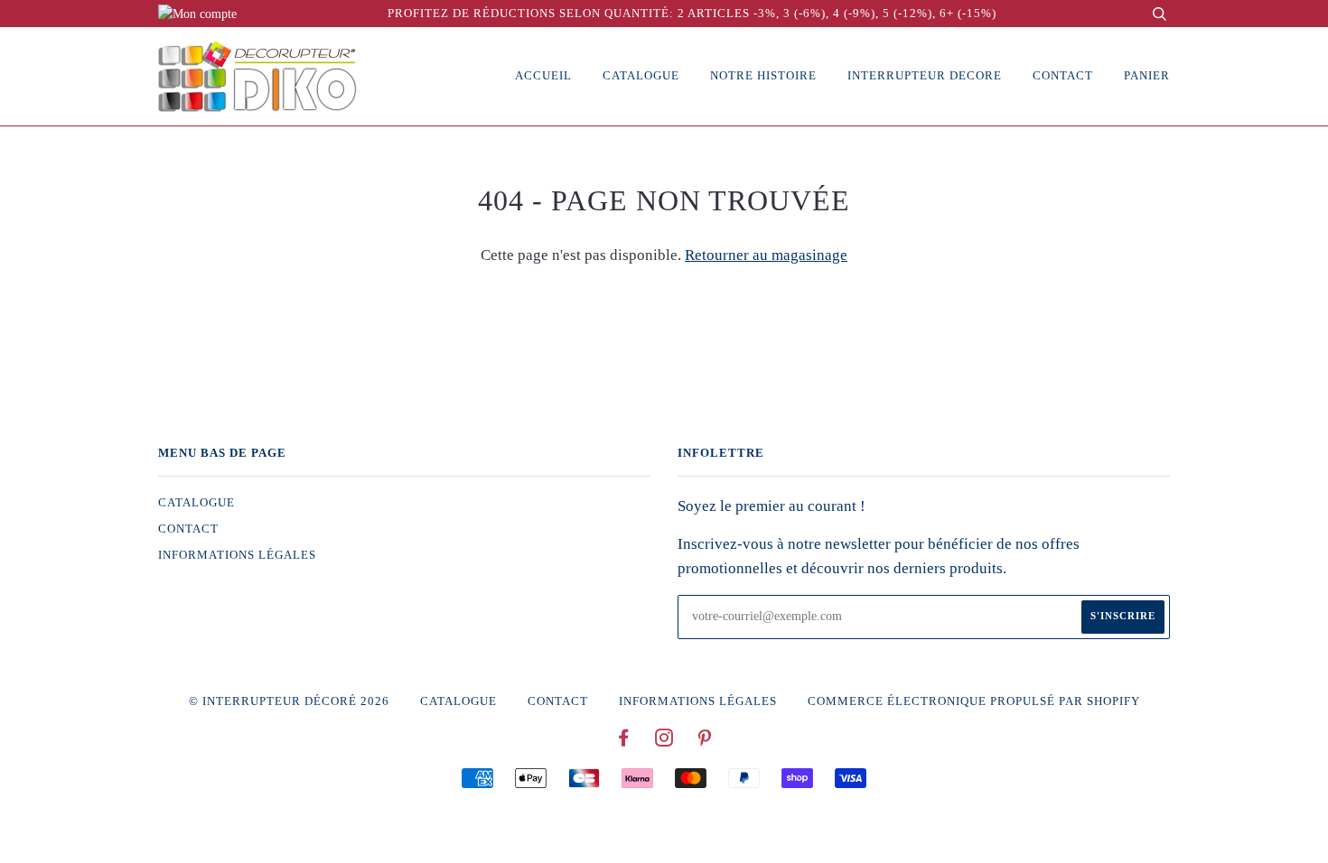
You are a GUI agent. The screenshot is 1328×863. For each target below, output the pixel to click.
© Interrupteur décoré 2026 (289, 701)
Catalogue (641, 76)
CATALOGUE (196, 502)
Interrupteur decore (924, 76)
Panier (1147, 76)
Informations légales (237, 555)
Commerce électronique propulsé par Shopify (974, 701)
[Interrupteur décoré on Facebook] (623, 741)
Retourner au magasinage (766, 255)
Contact (1063, 76)
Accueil (543, 76)
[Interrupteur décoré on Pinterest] (705, 741)
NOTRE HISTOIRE (763, 76)
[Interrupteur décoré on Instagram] (664, 741)
